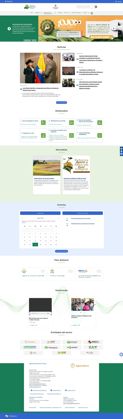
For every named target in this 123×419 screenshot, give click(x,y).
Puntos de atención (70, 407)
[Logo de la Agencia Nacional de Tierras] (30, 6)
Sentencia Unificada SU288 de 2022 (75, 178)
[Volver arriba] (121, 354)
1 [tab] (80, 312)
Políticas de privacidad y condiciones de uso (51, 407)
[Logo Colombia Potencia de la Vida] (55, 7)
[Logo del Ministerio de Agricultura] (79, 365)
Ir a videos (32, 325)
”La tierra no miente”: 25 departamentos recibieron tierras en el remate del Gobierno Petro (91, 72)
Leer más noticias (61, 102)
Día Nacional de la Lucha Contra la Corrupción (82, 223)
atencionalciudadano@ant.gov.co (37, 383)
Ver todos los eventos (61, 251)
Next (95, 304)
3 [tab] (84, 312)
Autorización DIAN (83, 407)
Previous (70, 304)
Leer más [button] (32, 322)
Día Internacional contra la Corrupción (81, 218)
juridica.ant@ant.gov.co (35, 387)
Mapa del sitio (32, 407)
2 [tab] (82, 312)
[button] (38, 13)
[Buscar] (96, 7)
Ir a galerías (74, 325)
